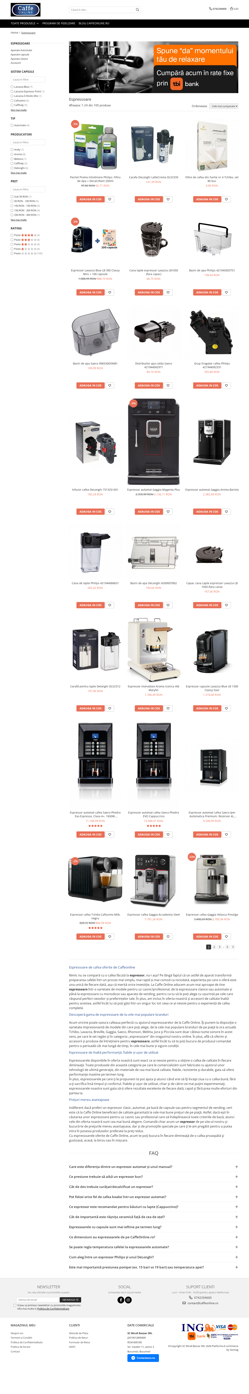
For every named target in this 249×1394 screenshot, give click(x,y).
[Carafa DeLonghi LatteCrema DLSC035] (153, 146)
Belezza (18, 159)
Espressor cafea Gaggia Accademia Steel (153, 914)
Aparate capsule (20, 54)
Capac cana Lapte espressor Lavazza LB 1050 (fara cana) (212, 585)
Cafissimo (19, 100)
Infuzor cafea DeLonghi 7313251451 (95, 489)
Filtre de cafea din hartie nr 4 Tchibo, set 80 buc (211, 179)
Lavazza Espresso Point (27, 91)
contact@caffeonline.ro (202, 1303)
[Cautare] (137, 10)
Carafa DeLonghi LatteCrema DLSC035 (153, 177)
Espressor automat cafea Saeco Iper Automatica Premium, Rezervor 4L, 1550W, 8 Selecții (212, 814)
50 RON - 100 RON (24, 201)
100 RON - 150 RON (25, 205)
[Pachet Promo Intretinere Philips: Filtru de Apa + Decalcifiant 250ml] (95, 146)
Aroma (18, 154)
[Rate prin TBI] (153, 67)
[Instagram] (128, 1300)
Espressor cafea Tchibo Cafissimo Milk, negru (95, 916)
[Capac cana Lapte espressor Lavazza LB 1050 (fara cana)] (212, 552)
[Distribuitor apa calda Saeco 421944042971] (153, 332)
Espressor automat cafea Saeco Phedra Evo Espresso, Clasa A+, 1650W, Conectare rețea (95, 814)
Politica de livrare (20, 1347)
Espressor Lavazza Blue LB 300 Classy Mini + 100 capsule (95, 272)
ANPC (72, 1347)
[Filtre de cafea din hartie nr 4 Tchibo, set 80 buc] (212, 146)
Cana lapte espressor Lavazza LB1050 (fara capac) (153, 272)
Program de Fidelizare (58, 23)
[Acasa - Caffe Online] (30, 10)
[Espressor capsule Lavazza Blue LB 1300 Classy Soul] (212, 650)
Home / (16, 32)
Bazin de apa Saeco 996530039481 (95, 363)
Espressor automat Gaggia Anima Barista (212, 489)
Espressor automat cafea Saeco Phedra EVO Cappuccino (153, 814)
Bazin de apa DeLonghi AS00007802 (153, 583)
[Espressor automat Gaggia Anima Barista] (212, 442)
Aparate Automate (21, 50)
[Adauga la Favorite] (109, 199)
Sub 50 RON (21, 196)
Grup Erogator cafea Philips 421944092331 (212, 365)
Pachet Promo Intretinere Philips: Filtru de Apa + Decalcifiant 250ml (95, 179)
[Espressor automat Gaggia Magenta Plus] (153, 442)
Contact (15, 1351)
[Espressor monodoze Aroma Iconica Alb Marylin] (153, 650)
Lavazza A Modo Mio (26, 96)
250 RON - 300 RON (25, 215)
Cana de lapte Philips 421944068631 (95, 583)
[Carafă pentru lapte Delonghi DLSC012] (95, 650)
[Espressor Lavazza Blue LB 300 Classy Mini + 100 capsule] (95, 239)
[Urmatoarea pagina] (232, 947)
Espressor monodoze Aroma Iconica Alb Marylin (153, 688)
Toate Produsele (23, 23)
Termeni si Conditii (21, 1337)
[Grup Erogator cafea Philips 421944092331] (212, 332)
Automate (20, 125)
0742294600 (202, 1298)
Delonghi (19, 168)
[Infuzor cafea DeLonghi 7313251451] (95, 442)
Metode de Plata (78, 1333)
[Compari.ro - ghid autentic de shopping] (19, 1379)
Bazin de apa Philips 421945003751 (212, 270)
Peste (17, 235)
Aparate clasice (19, 58)
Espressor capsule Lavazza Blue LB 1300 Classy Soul (212, 688)
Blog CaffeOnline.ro (94, 23)
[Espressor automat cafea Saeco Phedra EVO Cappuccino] (153, 765)
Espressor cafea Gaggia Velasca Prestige (212, 914)
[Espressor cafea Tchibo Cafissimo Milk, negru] (95, 879)
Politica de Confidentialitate (53, 1308)
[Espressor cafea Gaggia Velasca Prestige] (212, 879)
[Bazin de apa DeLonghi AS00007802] (153, 551)
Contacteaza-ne (146, 1357)
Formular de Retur (79, 1342)
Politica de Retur (78, 1337)
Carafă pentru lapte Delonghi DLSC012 (95, 686)
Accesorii (16, 63)
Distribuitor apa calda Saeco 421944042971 (153, 365)
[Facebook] (120, 1300)
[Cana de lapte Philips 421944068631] (95, 552)
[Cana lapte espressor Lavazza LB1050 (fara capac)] (153, 239)
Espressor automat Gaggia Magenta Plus (153, 489)
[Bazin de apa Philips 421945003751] (212, 239)
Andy (17, 149)
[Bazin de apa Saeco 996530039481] (95, 332)
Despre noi (17, 1333)
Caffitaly (19, 105)
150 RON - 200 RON (25, 210)
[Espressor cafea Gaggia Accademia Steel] (153, 879)
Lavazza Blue (21, 86)
